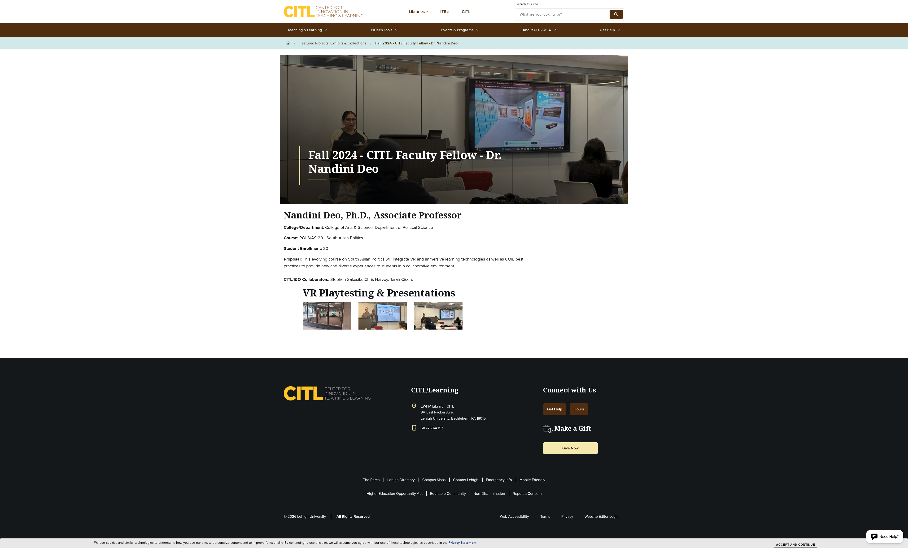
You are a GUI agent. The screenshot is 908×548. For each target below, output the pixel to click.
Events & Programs (460, 30)
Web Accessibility (514, 516)
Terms (545, 516)
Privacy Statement (462, 542)
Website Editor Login (602, 516)
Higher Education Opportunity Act (395, 493)
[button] (327, 315)
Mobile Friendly (532, 480)
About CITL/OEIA (540, 30)
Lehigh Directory (401, 480)
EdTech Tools (384, 30)
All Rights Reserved (353, 516)
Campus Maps (433, 480)
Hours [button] (579, 409)
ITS (443, 12)
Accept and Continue (795, 544)
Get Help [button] (554, 409)
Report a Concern (527, 493)
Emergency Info (499, 480)
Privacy (567, 516)
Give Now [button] (570, 448)
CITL (466, 12)
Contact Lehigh (465, 480)
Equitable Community (448, 493)
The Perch (371, 480)
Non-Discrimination (489, 493)
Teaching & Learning (307, 30)
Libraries (417, 12)
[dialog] (454, 543)
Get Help (610, 30)
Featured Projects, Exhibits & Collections (332, 43)
